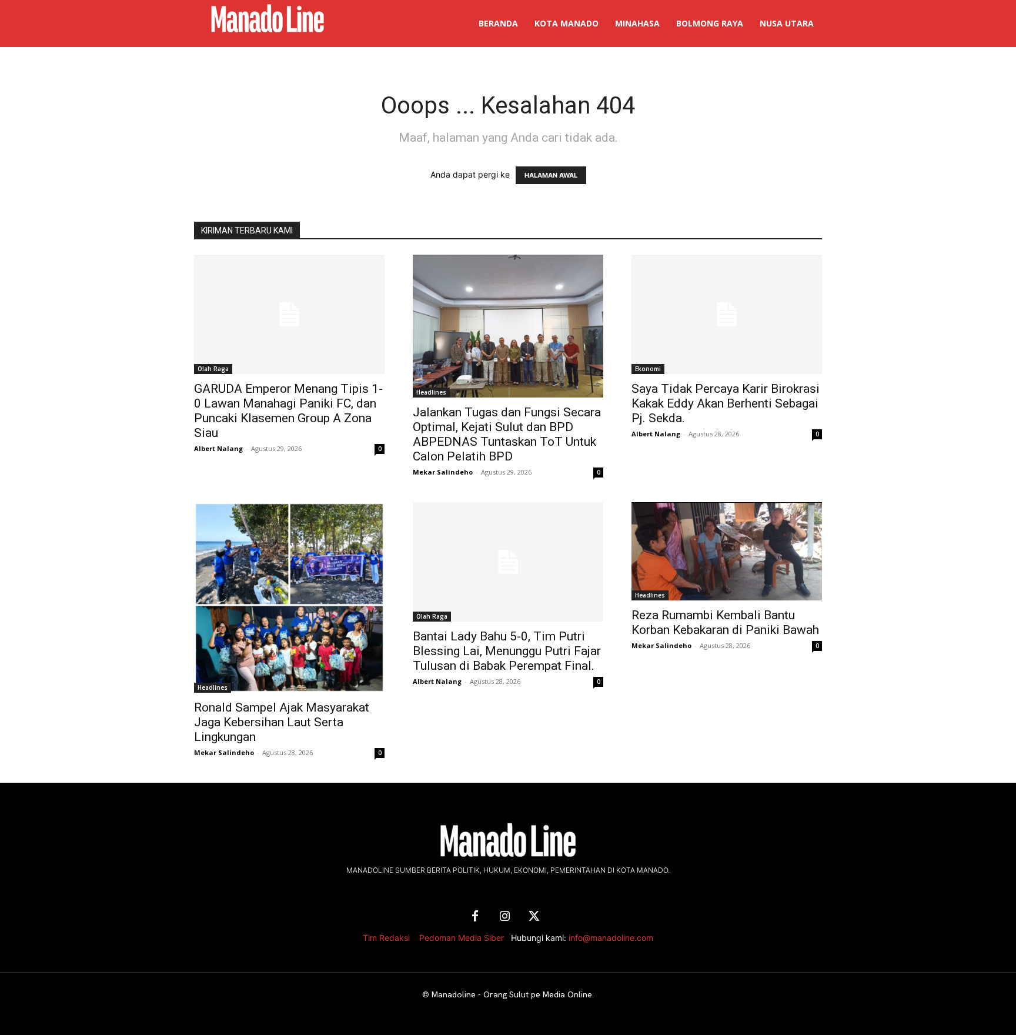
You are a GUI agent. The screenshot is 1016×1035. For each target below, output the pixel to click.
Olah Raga (213, 369)
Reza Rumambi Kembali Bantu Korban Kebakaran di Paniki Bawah (725, 622)
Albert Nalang (218, 448)
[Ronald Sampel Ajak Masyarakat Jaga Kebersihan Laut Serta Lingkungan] (289, 597)
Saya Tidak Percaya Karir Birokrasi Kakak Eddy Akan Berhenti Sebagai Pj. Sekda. (725, 403)
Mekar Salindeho (443, 472)
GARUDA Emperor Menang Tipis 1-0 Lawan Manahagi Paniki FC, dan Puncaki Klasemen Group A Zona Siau (288, 411)
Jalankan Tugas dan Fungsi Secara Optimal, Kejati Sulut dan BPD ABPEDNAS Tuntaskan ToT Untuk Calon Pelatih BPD (507, 434)
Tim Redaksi (386, 938)
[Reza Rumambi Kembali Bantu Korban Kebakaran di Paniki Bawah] (726, 551)
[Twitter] (534, 917)
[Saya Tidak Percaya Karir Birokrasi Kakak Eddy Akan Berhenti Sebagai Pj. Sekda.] (726, 314)
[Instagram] (504, 917)
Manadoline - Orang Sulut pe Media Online (512, 994)
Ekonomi (648, 369)
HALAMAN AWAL (550, 175)
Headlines (431, 392)
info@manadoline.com (611, 938)
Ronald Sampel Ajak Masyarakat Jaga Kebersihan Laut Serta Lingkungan (281, 722)
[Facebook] (475, 917)
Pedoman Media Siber (461, 938)
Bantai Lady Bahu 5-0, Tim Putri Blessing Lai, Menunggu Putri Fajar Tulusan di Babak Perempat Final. (507, 651)
